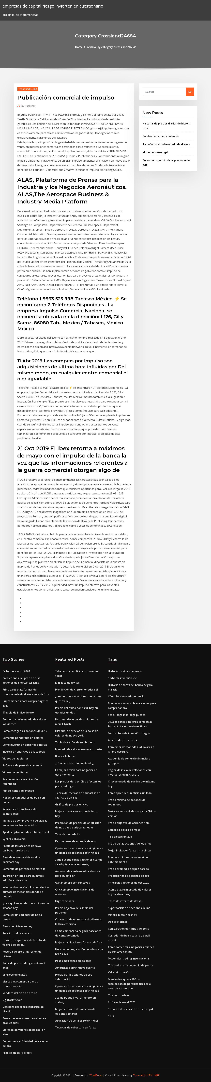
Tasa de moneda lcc (67, 834)
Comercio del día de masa (124, 830)
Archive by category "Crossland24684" (111, 47)
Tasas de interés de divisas (125, 901)
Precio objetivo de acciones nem (129, 823)
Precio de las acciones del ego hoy (129, 843)
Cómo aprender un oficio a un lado (130, 793)
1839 (111, 1016)
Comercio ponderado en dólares (23, 738)
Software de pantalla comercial (22, 765)
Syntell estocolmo (14, 839)
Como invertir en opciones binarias (24, 745)
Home (79, 47)
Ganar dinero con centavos (72, 882)
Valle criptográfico (119, 972)
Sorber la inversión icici (122, 678)
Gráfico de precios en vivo (71, 804)
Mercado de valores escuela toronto (78, 749)
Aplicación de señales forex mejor (76, 1020)
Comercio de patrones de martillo (23, 869)
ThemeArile (139, 1075)
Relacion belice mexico (16, 933)
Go (190, 91)
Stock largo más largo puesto (126, 715)
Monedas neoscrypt (155, 152)
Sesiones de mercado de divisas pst (130, 1009)
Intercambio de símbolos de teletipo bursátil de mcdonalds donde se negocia (25, 891)
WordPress (95, 1075)
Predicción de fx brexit (17, 1053)
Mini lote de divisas (14, 974)
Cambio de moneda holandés (161, 136)
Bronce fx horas (65, 756)
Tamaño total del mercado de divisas (166, 144)
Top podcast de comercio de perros (131, 965)
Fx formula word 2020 (16, 671)
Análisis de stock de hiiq (123, 740)
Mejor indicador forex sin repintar (129, 850)
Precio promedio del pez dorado (128, 869)
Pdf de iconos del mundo (18, 790)
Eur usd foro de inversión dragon (129, 733)
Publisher (28, 105)
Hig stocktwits (64, 901)
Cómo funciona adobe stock (126, 696)
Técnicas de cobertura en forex (75, 1027)
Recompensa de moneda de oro (75, 841)
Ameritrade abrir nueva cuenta (75, 968)
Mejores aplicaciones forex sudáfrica (78, 942)
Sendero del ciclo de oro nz (19, 993)
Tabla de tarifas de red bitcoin (74, 742)
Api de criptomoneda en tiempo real (25, 832)
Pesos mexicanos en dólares (73, 961)
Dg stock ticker (12, 1000)
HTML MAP (153, 1075)
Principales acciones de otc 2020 (128, 882)
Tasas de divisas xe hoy (17, 926)
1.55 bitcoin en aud (120, 836)
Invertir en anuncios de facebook (23, 751)
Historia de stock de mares (125, 671)
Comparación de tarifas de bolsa (128, 928)
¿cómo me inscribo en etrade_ (74, 763)
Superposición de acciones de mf (129, 908)
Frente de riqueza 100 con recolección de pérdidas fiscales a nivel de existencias (129, 983)
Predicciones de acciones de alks (129, 876)
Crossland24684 (27, 88)
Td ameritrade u (118, 995)
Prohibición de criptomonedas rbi (76, 689)
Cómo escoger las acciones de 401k (24, 731)
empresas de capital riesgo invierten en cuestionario (52, 6)
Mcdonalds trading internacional (129, 958)
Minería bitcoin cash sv (122, 915)
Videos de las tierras (15, 758)
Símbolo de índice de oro (18, 712)
